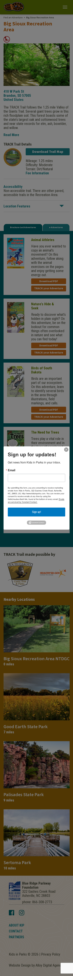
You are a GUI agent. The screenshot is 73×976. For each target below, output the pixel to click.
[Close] (66, 449)
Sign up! (36, 512)
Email (11, 470)
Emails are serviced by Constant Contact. (36, 500)
